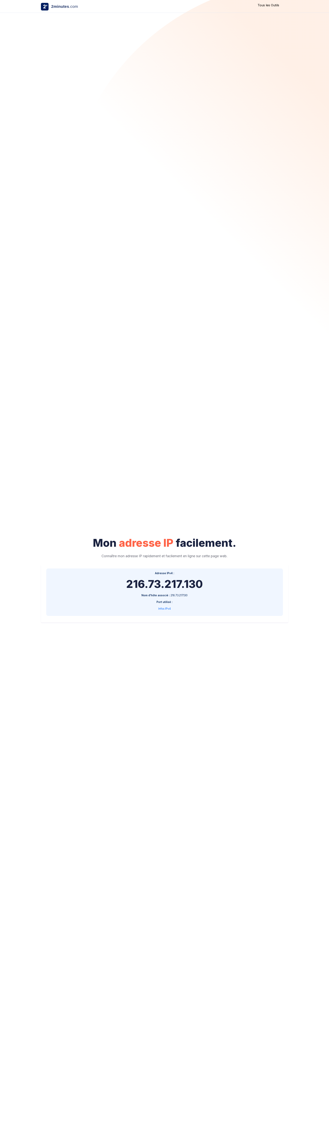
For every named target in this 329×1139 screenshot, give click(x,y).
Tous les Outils (268, 5)
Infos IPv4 (164, 608)
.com (64, 6)
